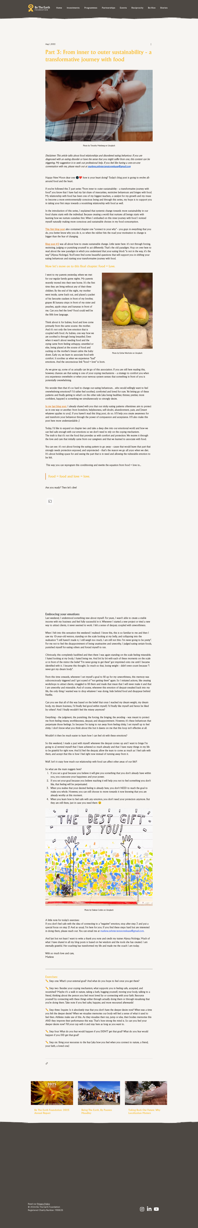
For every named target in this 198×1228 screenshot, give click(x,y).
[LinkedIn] (149, 1209)
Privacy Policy (43, 1204)
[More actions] (151, 44)
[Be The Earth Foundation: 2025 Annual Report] (52, 1093)
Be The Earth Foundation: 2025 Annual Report (51, 1111)
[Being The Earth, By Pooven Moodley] (99, 1093)
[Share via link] (46, 1063)
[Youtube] (156, 1209)
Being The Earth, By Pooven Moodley (96, 1111)
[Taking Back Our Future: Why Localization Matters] (146, 1093)
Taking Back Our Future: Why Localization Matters (144, 1111)
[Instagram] (142, 1209)
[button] (99, 550)
